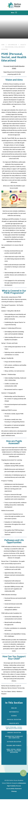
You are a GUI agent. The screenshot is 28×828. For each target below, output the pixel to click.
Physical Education (14, 719)
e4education (22, 783)
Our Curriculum (12, 44)
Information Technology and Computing (14, 737)
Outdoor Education (14, 741)
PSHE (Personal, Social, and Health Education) (14, 727)
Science (14, 715)
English (14, 708)
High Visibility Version (14, 786)
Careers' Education (14, 732)
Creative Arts (14, 723)
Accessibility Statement (14, 788)
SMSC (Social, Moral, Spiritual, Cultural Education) (14, 751)
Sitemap (14, 791)
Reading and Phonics (14, 745)
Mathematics (14, 712)
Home (2, 44)
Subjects (23, 44)
